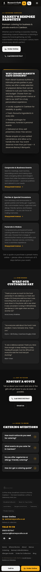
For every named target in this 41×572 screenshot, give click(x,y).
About (24, 547)
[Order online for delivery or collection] (24, 3)
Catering (5, 550)
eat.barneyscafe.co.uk (15, 519)
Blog (34, 553)
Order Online (12, 49)
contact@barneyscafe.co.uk (15, 533)
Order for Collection (23, 553)
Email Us (20, 406)
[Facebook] (4, 538)
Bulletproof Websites (9, 560)
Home (4, 547)
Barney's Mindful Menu (19, 550)
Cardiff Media (26, 558)
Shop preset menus (13, 187)
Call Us (11, 568)
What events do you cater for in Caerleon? (20, 447)
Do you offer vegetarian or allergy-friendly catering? (20, 458)
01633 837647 (29, 3)
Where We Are (14, 547)
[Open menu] (37, 3)
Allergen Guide (7, 553)
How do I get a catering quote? (20, 468)
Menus (31, 547)
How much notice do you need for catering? (20, 436)
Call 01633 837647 (15, 56)
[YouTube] (10, 538)
